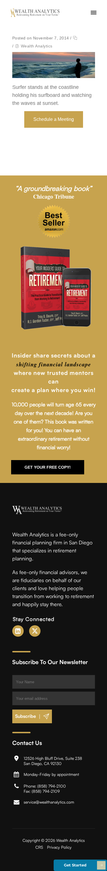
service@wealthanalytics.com (49, 802)
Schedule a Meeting (53, 119)
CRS (39, 847)
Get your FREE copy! (48, 467)
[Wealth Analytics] (39, 12)
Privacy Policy (59, 847)
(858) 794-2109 (46, 791)
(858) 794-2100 (51, 786)
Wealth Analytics (37, 46)
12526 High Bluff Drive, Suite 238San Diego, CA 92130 (53, 761)
